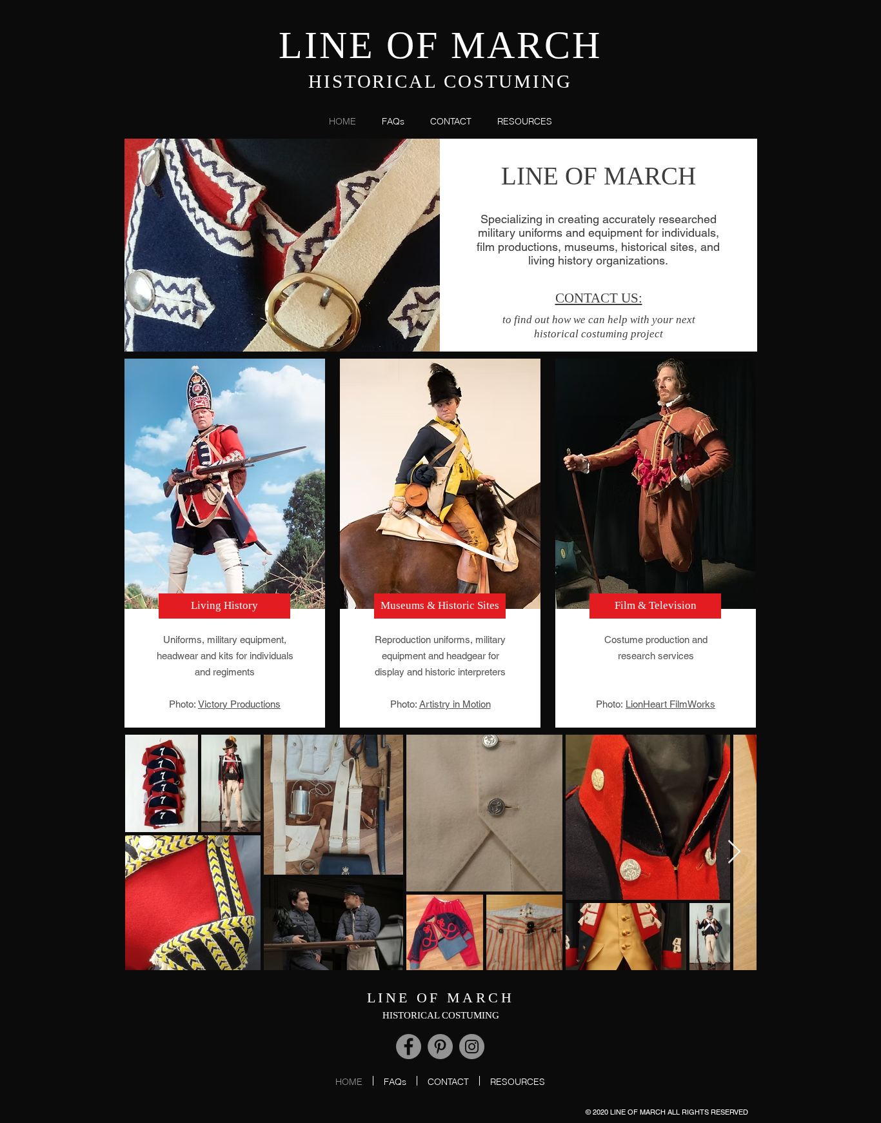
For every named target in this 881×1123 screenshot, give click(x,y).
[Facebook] (408, 1046)
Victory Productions (239, 704)
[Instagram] (471, 1046)
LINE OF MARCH (440, 45)
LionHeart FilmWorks (670, 704)
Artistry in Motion (455, 704)
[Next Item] (734, 852)
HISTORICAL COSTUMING (440, 81)
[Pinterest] (440, 1046)
